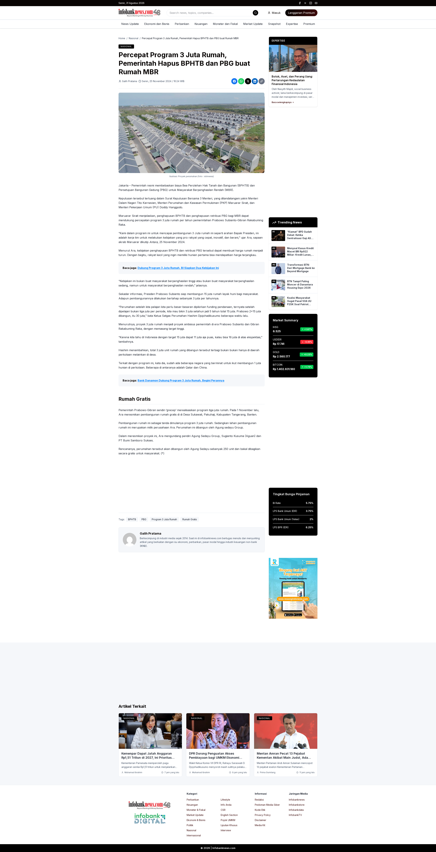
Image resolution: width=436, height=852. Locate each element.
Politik (190, 825)
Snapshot (274, 24)
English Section (229, 815)
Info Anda (226, 804)
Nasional (133, 38)
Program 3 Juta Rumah (164, 519)
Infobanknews (297, 799)
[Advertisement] (16, 429)
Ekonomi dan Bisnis (156, 24)
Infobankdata (296, 809)
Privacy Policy (263, 815)
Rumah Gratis (189, 519)
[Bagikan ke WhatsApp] (241, 81)
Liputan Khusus (229, 825)
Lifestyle (225, 799)
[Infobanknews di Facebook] (299, 3)
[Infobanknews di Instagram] (310, 3)
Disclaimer (260, 820)
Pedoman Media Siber (267, 804)
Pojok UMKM (228, 820)
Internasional (194, 835)
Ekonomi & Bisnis (196, 820)
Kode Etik (260, 809)
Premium (309, 24)
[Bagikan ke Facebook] (234, 81)
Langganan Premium (301, 12)
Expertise (292, 24)
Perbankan (182, 24)
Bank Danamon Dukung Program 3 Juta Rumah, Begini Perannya (181, 380)
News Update (130, 24)
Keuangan (200, 24)
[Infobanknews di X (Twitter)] (305, 3)
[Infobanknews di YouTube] (316, 3)
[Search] (255, 12)
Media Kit (260, 825)
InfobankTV (295, 815)
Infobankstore (297, 804)
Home (122, 38)
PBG (144, 519)
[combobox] (213, 12)
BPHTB (132, 519)
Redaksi (259, 799)
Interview (226, 830)
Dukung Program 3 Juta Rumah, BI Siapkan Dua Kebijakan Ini (178, 268)
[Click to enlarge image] (192, 133)
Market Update (253, 24)
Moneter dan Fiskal (225, 24)
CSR (223, 809)
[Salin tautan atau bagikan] (262, 81)
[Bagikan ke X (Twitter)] (248, 81)
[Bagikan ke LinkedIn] (255, 81)
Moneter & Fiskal (196, 809)
